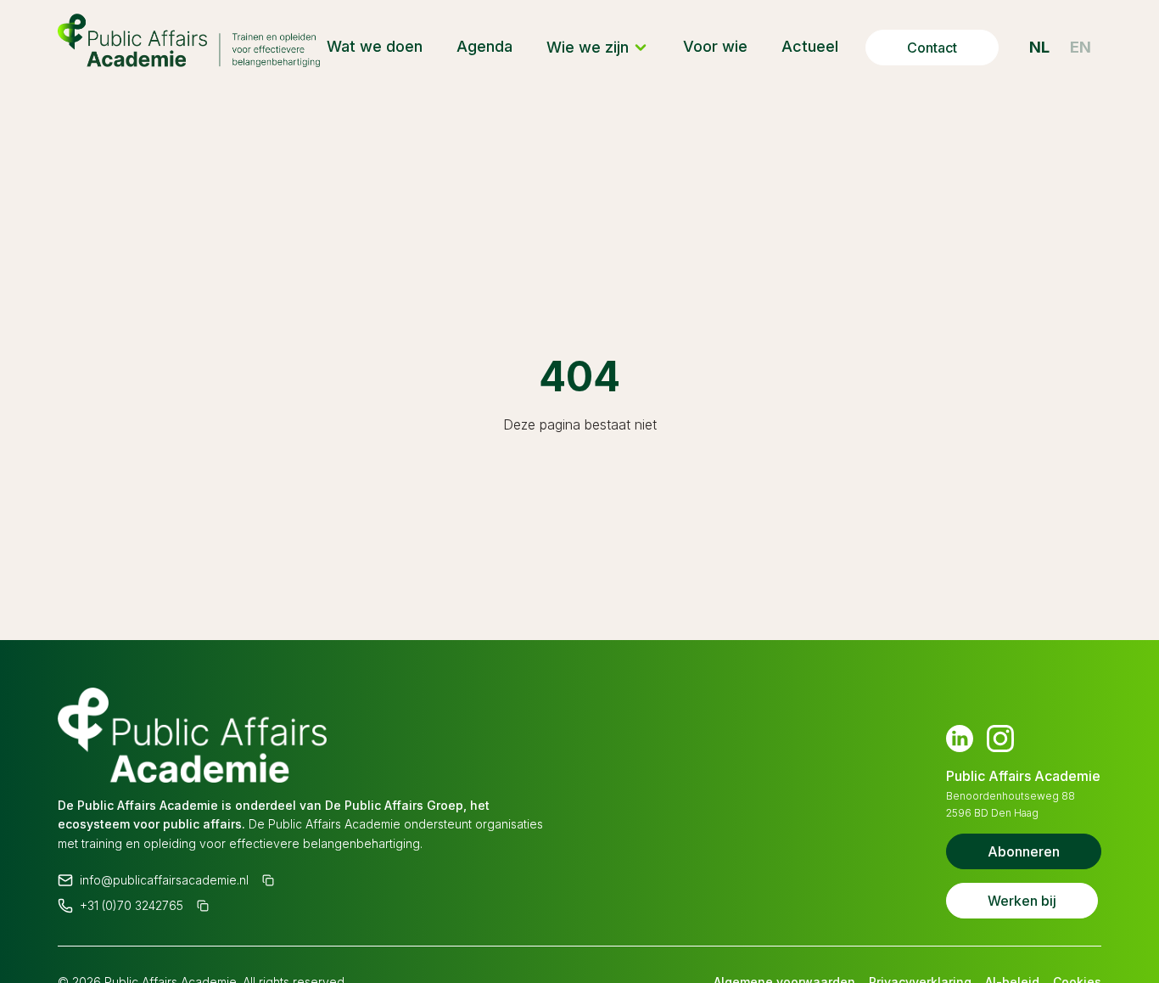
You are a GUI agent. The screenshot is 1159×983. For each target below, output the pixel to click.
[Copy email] (268, 880)
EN (1080, 47)
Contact (932, 47)
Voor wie (715, 46)
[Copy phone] (203, 905)
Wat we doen (375, 46)
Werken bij (1022, 900)
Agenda (484, 46)
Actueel (809, 46)
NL (1039, 47)
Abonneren (1024, 851)
